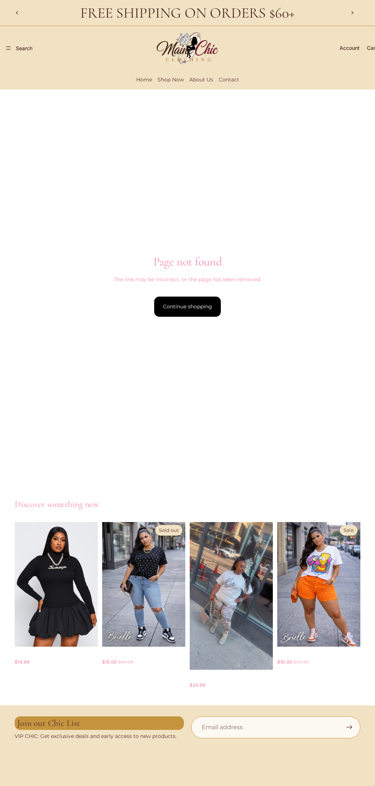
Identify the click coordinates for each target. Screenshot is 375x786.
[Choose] (86, 635)
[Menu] (8, 48)
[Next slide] (352, 13)
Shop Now (170, 79)
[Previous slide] (17, 13)
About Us (201, 79)
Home (144, 79)
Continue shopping (187, 306)
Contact (229, 79)
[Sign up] (349, 727)
